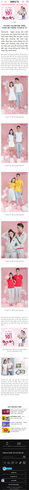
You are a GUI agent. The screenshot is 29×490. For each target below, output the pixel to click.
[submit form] (24, 456)
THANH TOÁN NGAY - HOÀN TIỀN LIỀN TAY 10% (19, 423)
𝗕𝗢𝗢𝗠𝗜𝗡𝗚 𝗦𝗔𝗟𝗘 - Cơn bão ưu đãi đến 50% (18, 417)
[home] (14, 1)
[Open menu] (2, 2)
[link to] (7, 468)
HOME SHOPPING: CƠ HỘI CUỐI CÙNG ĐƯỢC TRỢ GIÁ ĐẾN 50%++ (18, 430)
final (14, 22)
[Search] (6, 2)
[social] (5, 462)
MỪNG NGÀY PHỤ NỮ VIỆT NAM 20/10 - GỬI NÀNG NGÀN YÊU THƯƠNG (18, 411)
